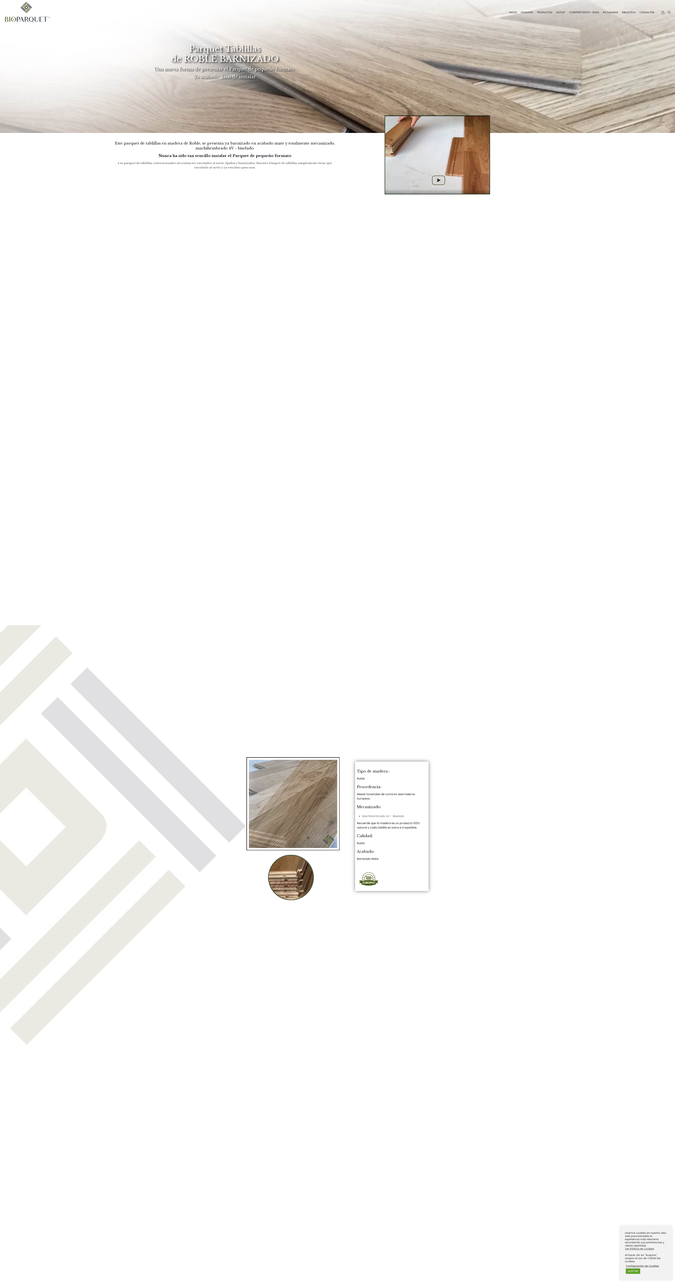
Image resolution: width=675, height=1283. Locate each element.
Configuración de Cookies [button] (642, 1266)
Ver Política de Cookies (639, 1248)
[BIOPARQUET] (27, 12)
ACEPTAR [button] (633, 1271)
